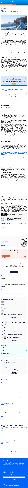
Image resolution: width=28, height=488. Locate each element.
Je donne (14, 4)
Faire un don (14, 84)
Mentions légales (16, 484)
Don (10, 473)
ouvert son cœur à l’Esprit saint (8, 94)
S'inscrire (3, 245)
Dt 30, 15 (17, 148)
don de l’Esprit (24, 189)
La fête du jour (4, 347)
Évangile (3, 350)
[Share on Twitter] (24, 38)
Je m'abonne (6, 4)
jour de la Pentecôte (9, 174)
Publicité (11, 474)
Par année (19, 469)
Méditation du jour (5, 353)
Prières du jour (4, 355)
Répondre (2, 278)
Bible (2, 430)
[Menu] (5, 2)
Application (11, 470)
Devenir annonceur (20, 484)
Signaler (4, 278)
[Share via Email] (25, 38)
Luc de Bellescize (8, 13)
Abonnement (11, 472)
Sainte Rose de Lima (16, 3)
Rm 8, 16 (10, 128)
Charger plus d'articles (14, 317)
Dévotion (5, 8)
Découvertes (4, 472)
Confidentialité (17, 485)
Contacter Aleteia (8, 485)
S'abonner (14, 477)
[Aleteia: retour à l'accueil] (14, 2)
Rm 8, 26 (23, 183)
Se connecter (14, 479)
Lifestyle (4, 470)
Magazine (11, 471)
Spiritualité (2, 8)
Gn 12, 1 (18, 188)
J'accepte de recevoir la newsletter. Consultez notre (10, 243)
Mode (2, 443)
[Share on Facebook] (21, 38)
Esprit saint (2, 227)
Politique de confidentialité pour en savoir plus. (19, 365)
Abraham (7, 187)
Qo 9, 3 (9, 135)
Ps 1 (8, 159)
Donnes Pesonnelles (12, 485)
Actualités (4, 469)
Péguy (11, 47)
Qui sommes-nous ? (11, 484)
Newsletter (11, 469)
